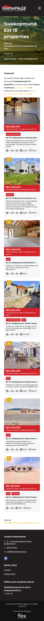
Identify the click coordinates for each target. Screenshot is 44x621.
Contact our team (22, 88)
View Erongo (10, 59)
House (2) (8, 54)
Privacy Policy (9, 574)
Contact (7, 570)
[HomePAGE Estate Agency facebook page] (6, 558)
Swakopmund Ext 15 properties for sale (20, 47)
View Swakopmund (28, 59)
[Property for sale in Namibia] (13, 8)
